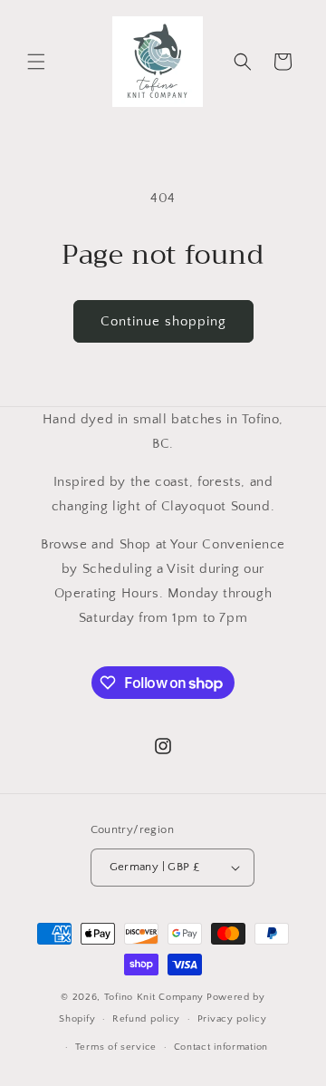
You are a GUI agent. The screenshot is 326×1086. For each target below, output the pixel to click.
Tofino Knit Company (154, 997)
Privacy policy (232, 1018)
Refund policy (146, 1018)
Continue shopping (163, 321)
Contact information (221, 1047)
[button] (36, 62)
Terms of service (116, 1047)
